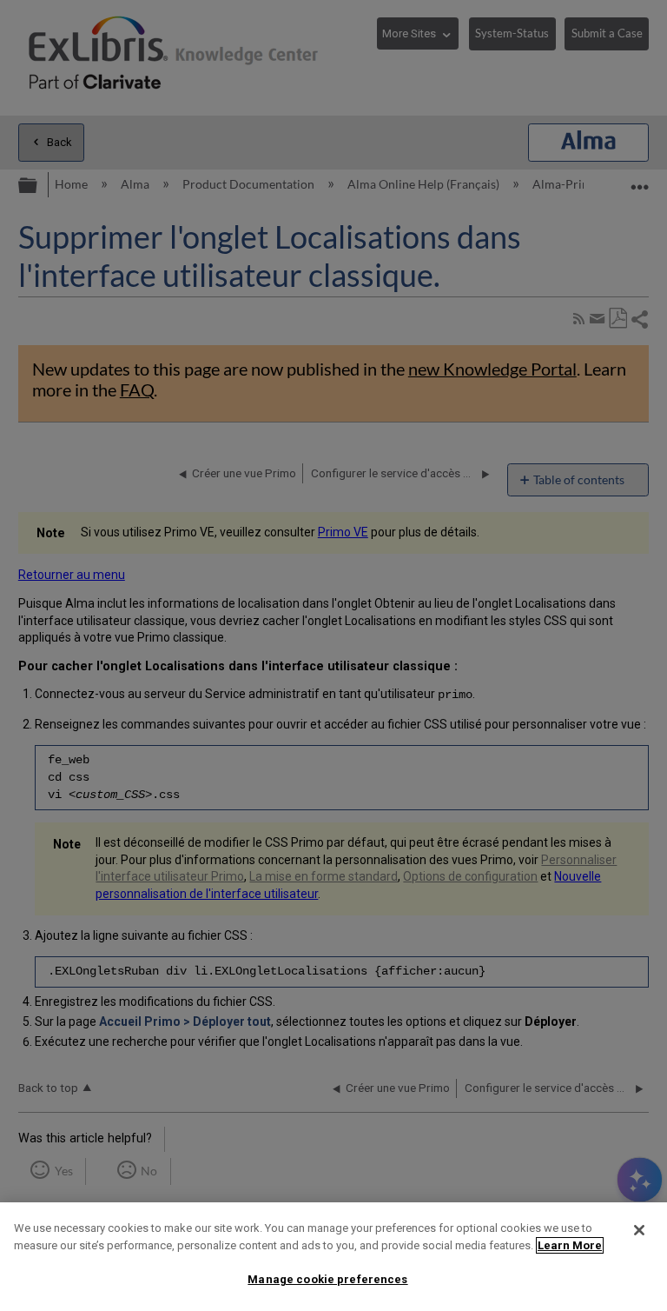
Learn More (570, 1245)
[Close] (639, 1230)
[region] (333, 1256)
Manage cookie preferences (327, 1279)
